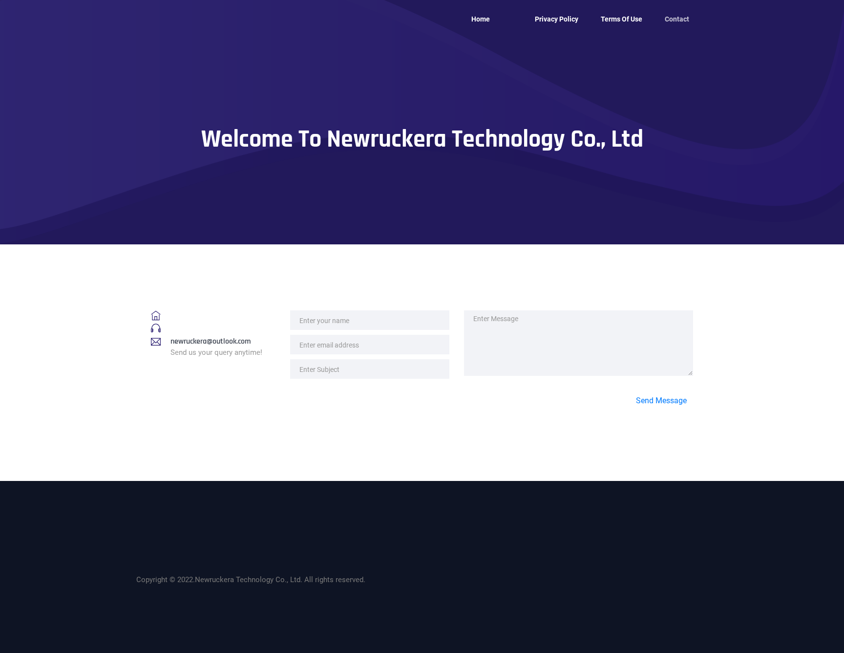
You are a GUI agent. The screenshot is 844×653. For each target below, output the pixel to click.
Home (480, 19)
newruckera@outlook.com (210, 341)
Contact (677, 19)
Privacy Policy (556, 19)
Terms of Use (621, 19)
